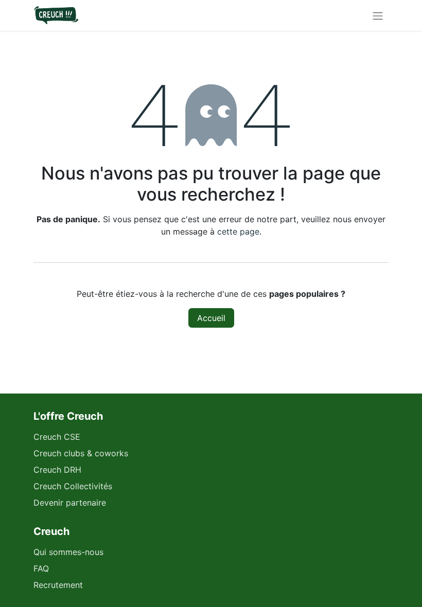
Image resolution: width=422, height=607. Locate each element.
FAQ (41, 568)
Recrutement (58, 585)
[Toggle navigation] (378, 15)
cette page (238, 231)
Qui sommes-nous (68, 552)
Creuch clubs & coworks (80, 453)
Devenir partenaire (69, 502)
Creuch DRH (57, 470)
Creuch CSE (56, 437)
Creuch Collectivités (72, 486)
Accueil (211, 318)
